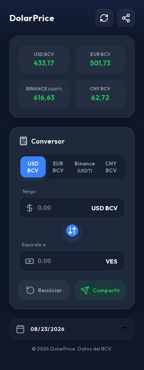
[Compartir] (126, 17)
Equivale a (34, 244)
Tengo (29, 191)
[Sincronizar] (104, 17)
